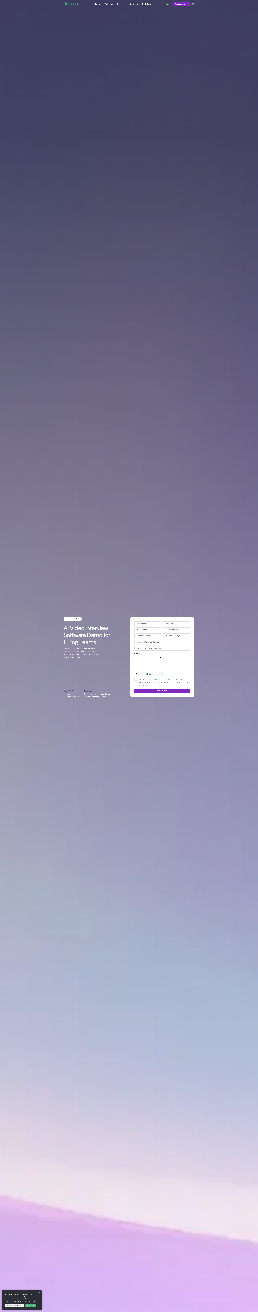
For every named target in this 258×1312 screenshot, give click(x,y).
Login (168, 4)
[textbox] (176, 635)
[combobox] (176, 635)
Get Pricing (146, 4)
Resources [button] (121, 4)
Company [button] (133, 4)
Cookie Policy (31, 1301)
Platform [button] (98, 4)
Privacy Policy (157, 679)
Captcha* (138, 653)
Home (67, 619)
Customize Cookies (15, 1305)
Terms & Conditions (172, 679)
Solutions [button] (109, 4)
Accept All (30, 1305)
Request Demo (162, 691)
